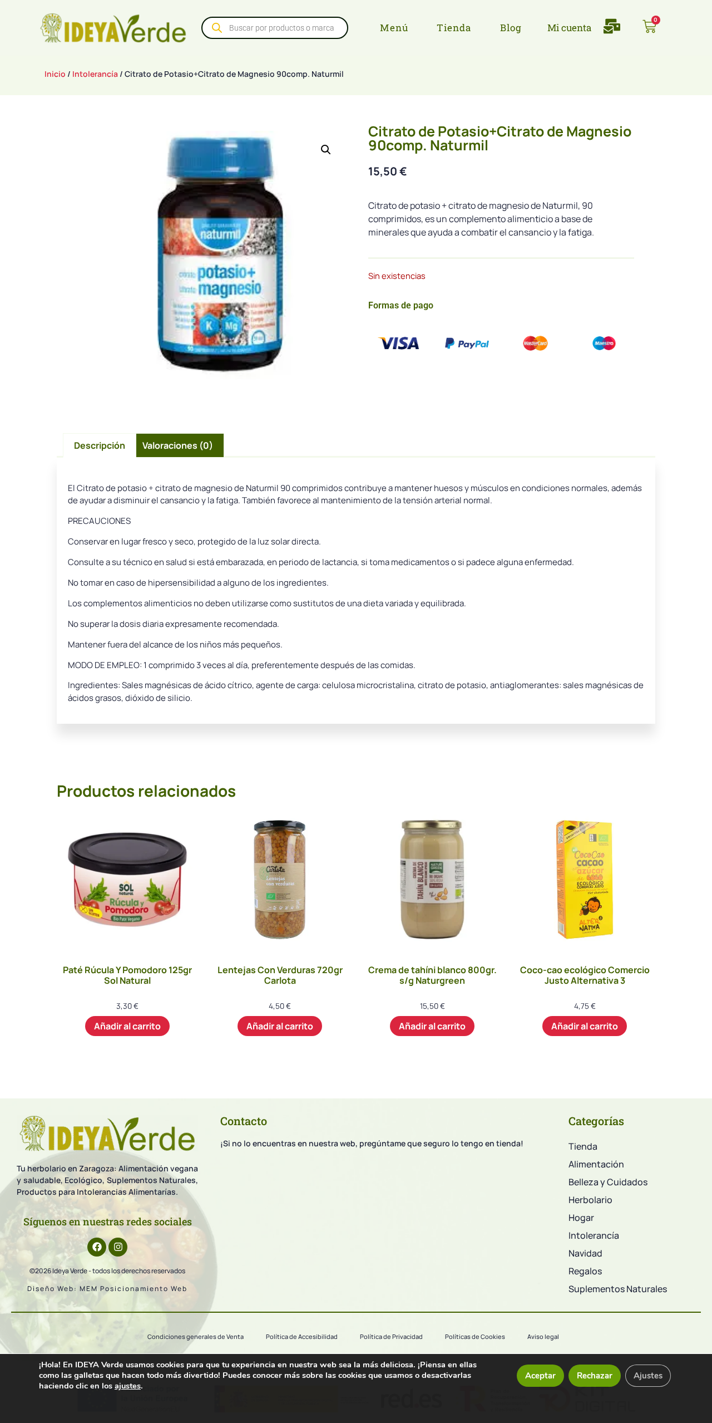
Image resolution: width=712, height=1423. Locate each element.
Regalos (585, 1271)
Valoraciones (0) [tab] (177, 445)
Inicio (55, 73)
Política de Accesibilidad (302, 1336)
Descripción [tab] (99, 445)
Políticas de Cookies (475, 1336)
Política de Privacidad (391, 1336)
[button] (326, 150)
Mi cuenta (569, 27)
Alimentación (596, 1164)
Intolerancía (95, 73)
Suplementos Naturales (617, 1289)
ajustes (128, 1386)
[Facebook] (96, 1247)
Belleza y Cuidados (607, 1182)
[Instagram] (117, 1247)
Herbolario (590, 1200)
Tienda (582, 1146)
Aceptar (540, 1375)
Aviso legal (543, 1336)
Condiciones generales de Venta (195, 1336)
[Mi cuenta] (539, 27)
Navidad (585, 1253)
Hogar (581, 1217)
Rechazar (594, 1375)
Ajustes (648, 1375)
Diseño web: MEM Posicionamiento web (107, 1288)
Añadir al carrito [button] (127, 1026)
